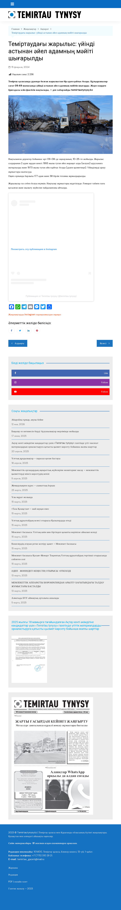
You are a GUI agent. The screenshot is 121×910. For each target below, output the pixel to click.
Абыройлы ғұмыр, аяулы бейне (27, 419)
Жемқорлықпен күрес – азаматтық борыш (33, 485)
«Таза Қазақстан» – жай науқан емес (30, 508)
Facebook (11, 330)
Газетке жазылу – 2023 (20, 888)
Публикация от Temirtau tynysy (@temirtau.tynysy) (51, 296)
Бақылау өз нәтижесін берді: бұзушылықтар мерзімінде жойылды (45, 431)
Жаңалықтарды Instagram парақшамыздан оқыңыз (34, 314)
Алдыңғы (19, 343)
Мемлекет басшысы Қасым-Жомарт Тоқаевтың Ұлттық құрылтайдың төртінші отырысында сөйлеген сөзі (59, 557)
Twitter (20, 330)
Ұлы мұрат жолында (22, 497)
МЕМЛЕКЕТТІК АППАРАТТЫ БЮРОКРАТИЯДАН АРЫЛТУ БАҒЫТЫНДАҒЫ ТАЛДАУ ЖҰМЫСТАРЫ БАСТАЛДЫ (58, 584)
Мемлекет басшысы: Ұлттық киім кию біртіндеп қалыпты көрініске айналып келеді (54, 532)
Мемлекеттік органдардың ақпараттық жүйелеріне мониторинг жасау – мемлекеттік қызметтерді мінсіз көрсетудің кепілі (55, 472)
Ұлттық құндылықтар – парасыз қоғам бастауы (36, 458)
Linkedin (28, 330)
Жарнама (13, 867)
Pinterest (37, 330)
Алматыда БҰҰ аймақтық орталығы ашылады (35, 598)
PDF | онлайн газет (17, 881)
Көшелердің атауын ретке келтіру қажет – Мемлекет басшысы (44, 543)
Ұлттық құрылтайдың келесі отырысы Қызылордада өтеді (41, 520)
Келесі (103, 343)
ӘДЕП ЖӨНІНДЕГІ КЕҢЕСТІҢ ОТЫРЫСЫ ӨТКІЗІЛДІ (41, 570)
